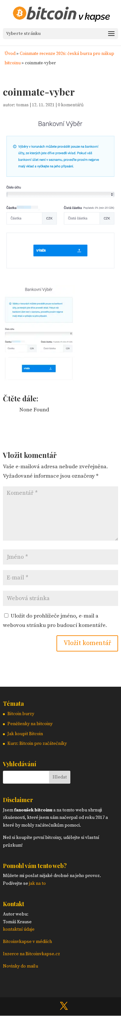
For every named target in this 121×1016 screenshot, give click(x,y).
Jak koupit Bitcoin (25, 734)
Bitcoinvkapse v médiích (27, 942)
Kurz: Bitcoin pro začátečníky (37, 743)
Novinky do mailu (20, 966)
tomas (22, 105)
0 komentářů (71, 105)
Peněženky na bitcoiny (30, 724)
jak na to (37, 883)
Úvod (10, 54)
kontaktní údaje (19, 929)
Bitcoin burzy (20, 714)
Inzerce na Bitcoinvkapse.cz (32, 954)
